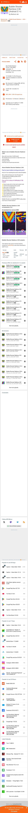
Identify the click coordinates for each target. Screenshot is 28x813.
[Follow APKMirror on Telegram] (17, 522)
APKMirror (6, 2)
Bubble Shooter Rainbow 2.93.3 (14, 339)
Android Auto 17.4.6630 (12, 652)
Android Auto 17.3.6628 (12, 641)
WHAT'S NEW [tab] (12, 57)
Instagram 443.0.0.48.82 (12, 668)
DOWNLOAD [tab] (4, 57)
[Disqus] (14, 454)
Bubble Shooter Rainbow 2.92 (13, 355)
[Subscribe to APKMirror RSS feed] (24, 522)
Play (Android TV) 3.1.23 (12, 764)
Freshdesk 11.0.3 (10, 770)
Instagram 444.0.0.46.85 (12, 663)
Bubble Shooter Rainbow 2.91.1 (14, 360)
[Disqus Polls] (14, 414)
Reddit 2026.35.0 (10, 683)
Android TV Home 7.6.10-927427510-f (12, 705)
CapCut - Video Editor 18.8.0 (13, 567)
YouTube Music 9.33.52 (12, 615)
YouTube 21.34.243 (11, 646)
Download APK (15, 140)
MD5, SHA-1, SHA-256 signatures (14, 94)
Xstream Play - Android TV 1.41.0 (14, 754)
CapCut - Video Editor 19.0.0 (13, 577)
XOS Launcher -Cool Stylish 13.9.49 (15, 791)
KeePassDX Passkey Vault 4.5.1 (14, 786)
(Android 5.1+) (4, 20)
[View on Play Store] (19, 62)
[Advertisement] (14, 40)
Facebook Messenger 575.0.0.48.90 (11, 688)
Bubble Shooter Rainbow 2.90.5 (14, 377)
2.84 (24, 19)
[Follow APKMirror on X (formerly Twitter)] (4, 522)
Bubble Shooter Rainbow (15, 19)
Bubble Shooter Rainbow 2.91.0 (14, 366)
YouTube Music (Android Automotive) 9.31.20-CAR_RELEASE (12, 733)
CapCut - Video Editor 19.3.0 (13, 610)
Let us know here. (17, 804)
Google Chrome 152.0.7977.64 (14, 694)
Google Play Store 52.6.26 (12, 599)
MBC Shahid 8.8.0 (10, 748)
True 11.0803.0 (10, 743)
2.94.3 (17, 210)
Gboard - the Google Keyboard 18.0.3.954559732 (14, 673)
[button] (15, 62)
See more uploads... (14, 325)
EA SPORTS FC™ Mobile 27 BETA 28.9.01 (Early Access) (13, 630)
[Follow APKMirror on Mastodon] (11, 522)
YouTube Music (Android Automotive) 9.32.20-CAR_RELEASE (12, 716)
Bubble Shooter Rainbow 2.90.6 (14, 371)
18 (13, 98)
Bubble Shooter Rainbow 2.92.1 (14, 350)
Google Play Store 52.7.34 (12, 588)
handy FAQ (10, 245)
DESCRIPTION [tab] (20, 57)
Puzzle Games (6, 61)
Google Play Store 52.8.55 (12, 604)
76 (12, 69)
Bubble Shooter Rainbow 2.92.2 (14, 344)
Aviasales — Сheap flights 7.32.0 (14, 781)
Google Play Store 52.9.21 (12, 636)
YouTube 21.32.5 (10, 593)
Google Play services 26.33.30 (14, 657)
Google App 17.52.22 (11, 721)
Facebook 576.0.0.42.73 (12, 710)
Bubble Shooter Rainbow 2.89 (13, 382)
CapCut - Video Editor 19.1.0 (13, 572)
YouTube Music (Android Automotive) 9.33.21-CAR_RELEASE (12, 727)
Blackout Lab (15, 14)
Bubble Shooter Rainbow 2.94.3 (14, 334)
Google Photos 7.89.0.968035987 (10, 699)
